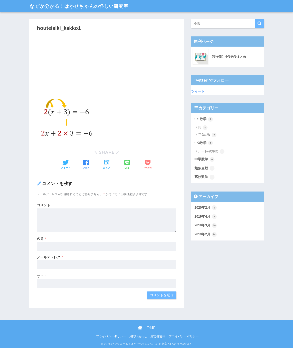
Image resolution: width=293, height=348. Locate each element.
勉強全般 (203, 168)
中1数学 (203, 119)
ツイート (198, 91)
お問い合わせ (138, 336)
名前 (41, 239)
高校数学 (203, 177)
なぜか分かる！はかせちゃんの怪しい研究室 (79, 6)
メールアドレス (50, 257)
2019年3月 (205, 225)
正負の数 (206, 134)
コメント (43, 205)
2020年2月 (205, 207)
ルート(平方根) (210, 151)
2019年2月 (205, 234)
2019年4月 (205, 216)
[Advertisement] (106, 64)
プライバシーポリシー (111, 336)
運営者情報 (157, 336)
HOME (148, 327)
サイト (42, 276)
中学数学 (204, 159)
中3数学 (203, 143)
